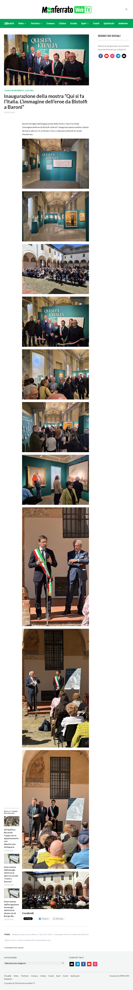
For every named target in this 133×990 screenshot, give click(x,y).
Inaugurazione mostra (21, 934)
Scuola (73, 23)
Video (21, 23)
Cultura (62, 23)
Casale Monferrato (14, 90)
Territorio (35, 23)
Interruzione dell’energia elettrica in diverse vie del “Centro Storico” (11, 874)
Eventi (96, 23)
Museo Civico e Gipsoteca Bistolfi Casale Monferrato (28, 940)
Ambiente (123, 23)
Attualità (9, 23)
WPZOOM (124, 976)
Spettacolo (109, 23)
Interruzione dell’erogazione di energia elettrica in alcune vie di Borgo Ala (11, 908)
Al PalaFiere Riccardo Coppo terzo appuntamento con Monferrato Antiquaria (11, 838)
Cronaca (50, 23)
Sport (83, 23)
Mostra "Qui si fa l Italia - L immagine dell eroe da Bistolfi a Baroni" (60, 934)
